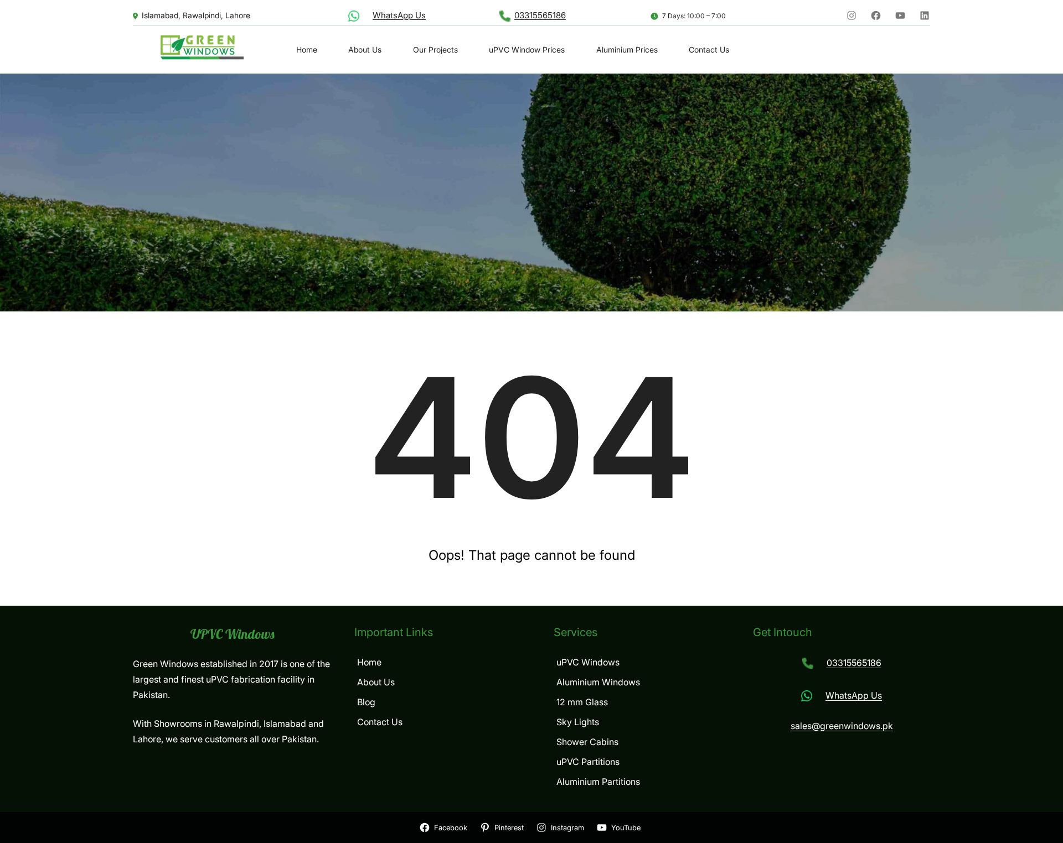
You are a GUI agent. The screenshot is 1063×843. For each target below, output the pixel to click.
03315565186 (540, 15)
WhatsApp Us (399, 15)
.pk (886, 725)
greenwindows (850, 725)
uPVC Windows (232, 634)
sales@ (805, 725)
